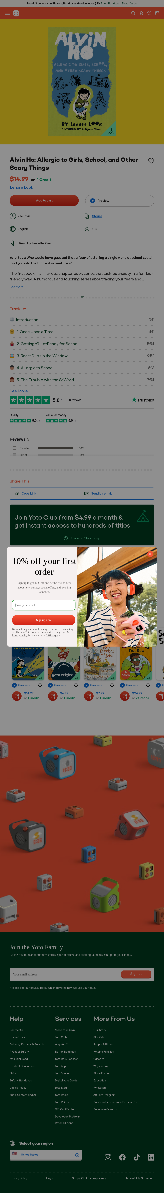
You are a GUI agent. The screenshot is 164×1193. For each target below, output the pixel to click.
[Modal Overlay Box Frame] (82, 596)
